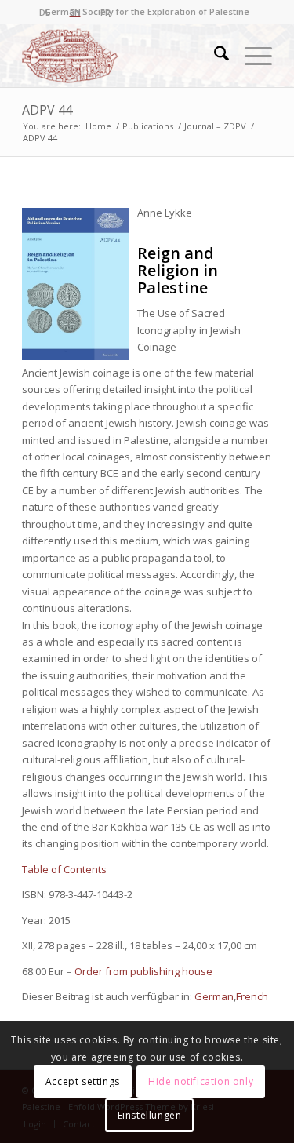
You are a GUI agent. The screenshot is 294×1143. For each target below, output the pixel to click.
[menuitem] (213, 55)
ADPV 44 (47, 109)
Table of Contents (64, 869)
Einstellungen (150, 1115)
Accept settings (82, 1081)
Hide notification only (200, 1081)
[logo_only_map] (122, 55)
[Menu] (250, 55)
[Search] (213, 55)
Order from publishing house (143, 971)
